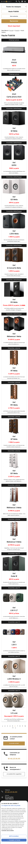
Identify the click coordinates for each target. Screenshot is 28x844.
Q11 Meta (14, 473)
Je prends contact (14, 743)
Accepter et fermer (14, 840)
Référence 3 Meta (14, 508)
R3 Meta (14, 302)
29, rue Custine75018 (9, 798)
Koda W (14, 576)
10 (25, 726)
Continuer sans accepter (7, 830)
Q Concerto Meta (14, 268)
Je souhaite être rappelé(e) (14, 774)
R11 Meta (14, 405)
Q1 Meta (14, 131)
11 (12, 728)
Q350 (14, 165)
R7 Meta (14, 371)
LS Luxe (14, 713)
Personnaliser (15, 836)
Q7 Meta (14, 439)
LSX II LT (14, 610)
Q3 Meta (14, 200)
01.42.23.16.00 (14, 759)
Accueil (11, 30)
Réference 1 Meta (14, 336)
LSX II (14, 645)
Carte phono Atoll (14, 97)
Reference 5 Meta (14, 542)
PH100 (14, 63)
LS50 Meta (14, 234)
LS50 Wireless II (14, 679)
